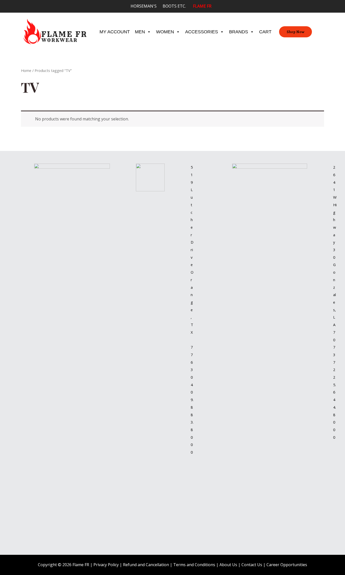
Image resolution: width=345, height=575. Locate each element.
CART (265, 31)
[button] (295, 31)
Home (26, 70)
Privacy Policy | (108, 564)
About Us (228, 564)
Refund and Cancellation (146, 564)
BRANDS (238, 31)
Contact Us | (253, 564)
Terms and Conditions (194, 564)
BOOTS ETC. (178, 6)
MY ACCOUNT (115, 31)
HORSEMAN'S (147, 6)
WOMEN (165, 31)
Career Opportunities (286, 564)
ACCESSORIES (201, 31)
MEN (140, 31)
